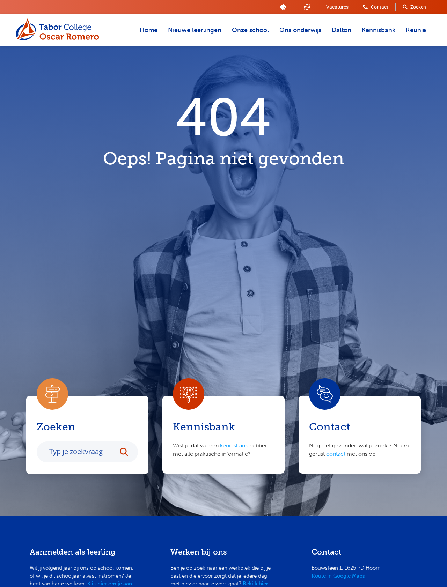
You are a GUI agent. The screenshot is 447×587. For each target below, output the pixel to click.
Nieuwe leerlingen (194, 30)
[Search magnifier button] (127, 451)
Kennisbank (378, 30)
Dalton (341, 30)
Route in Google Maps (338, 576)
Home (148, 30)
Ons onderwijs (300, 30)
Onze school (250, 30)
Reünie (416, 30)
